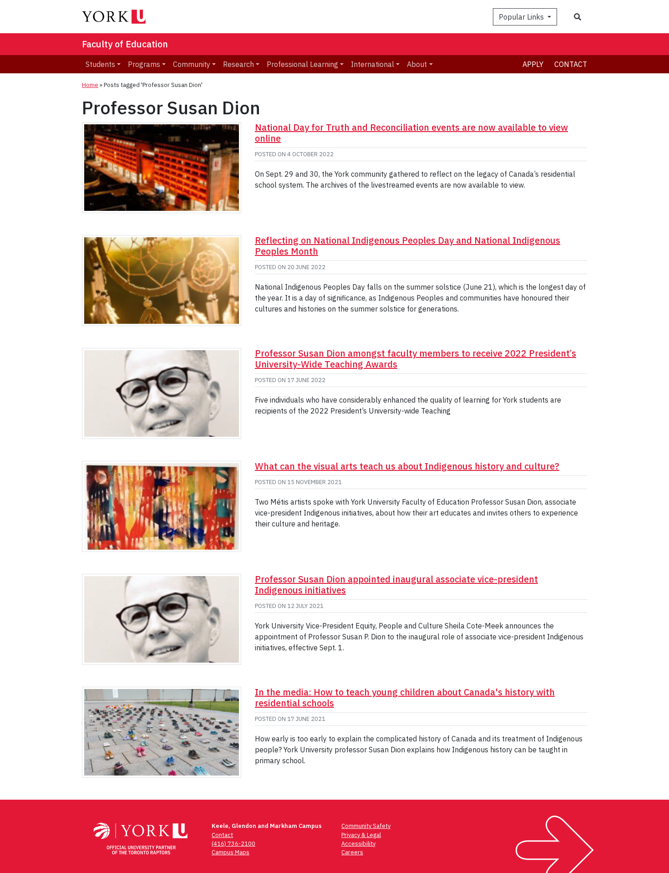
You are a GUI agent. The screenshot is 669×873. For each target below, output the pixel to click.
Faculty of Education (125, 44)
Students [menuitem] (100, 64)
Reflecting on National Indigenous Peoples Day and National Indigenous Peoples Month (407, 245)
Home (90, 85)
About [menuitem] (417, 64)
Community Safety (365, 826)
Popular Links (522, 16)
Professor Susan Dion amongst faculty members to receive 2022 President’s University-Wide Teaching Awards (415, 358)
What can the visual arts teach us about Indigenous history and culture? (407, 466)
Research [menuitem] (238, 64)
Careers (352, 852)
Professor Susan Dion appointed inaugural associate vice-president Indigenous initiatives (396, 584)
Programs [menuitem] (144, 64)
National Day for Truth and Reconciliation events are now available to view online (411, 132)
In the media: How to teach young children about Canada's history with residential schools (405, 697)
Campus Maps (230, 852)
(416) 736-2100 (233, 843)
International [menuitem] (372, 64)
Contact (570, 64)
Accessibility (358, 843)
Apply (532, 64)
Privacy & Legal (361, 835)
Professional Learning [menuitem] (302, 64)
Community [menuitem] (191, 64)
